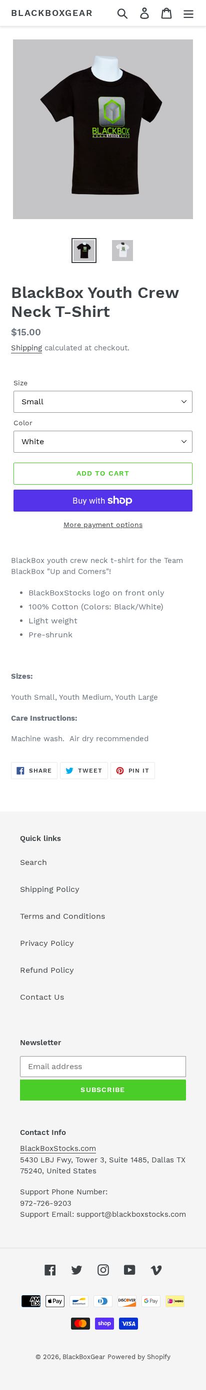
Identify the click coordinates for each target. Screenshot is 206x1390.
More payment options (103, 525)
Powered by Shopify (139, 1357)
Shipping (26, 347)
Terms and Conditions (62, 916)
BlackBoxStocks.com (58, 1148)
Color (23, 423)
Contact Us (42, 997)
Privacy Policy (47, 943)
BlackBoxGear (52, 12)
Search (33, 862)
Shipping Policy (50, 889)
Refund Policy (47, 970)
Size (21, 383)
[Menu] (189, 13)
